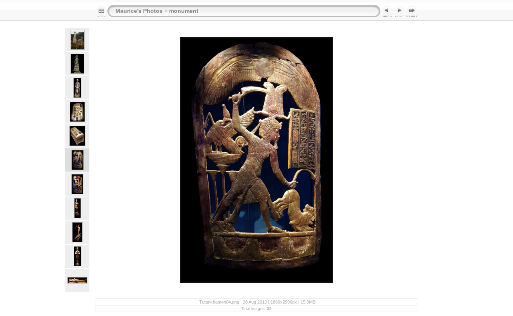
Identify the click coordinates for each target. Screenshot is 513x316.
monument (183, 11)
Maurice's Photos (139, 11)
